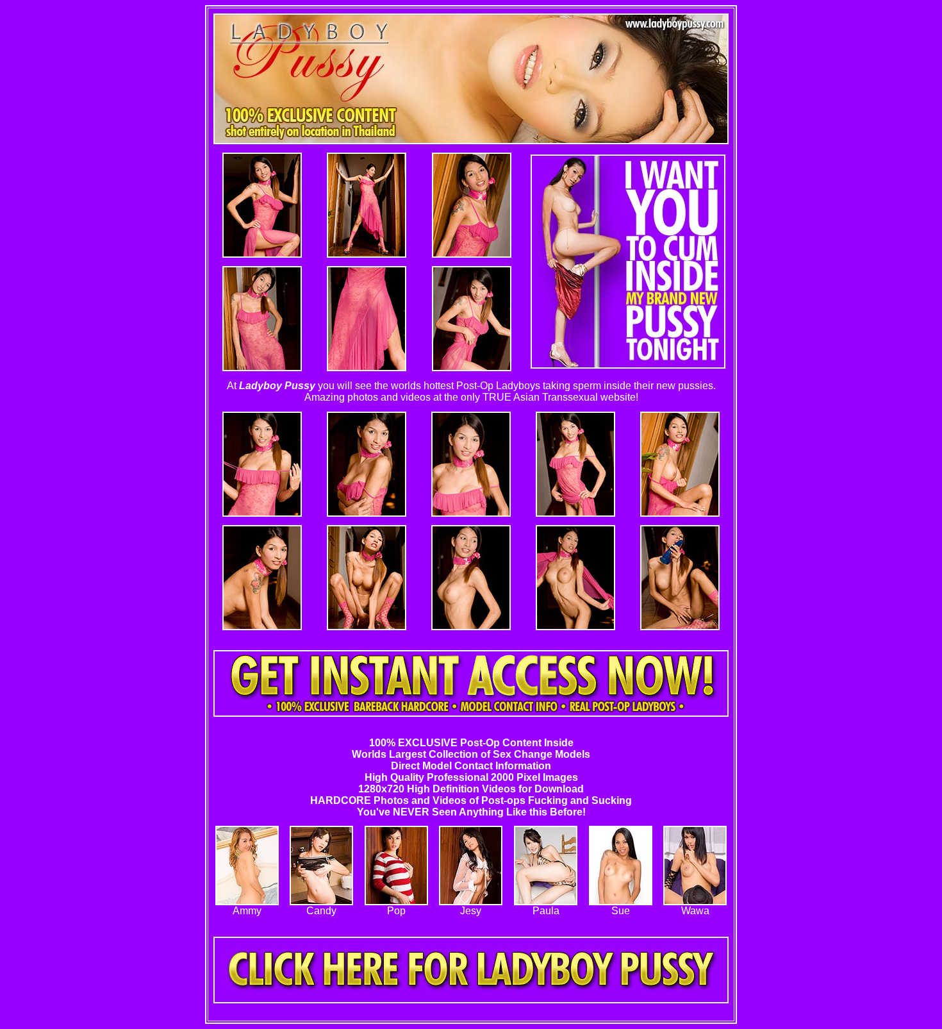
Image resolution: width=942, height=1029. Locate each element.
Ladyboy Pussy (277, 385)
